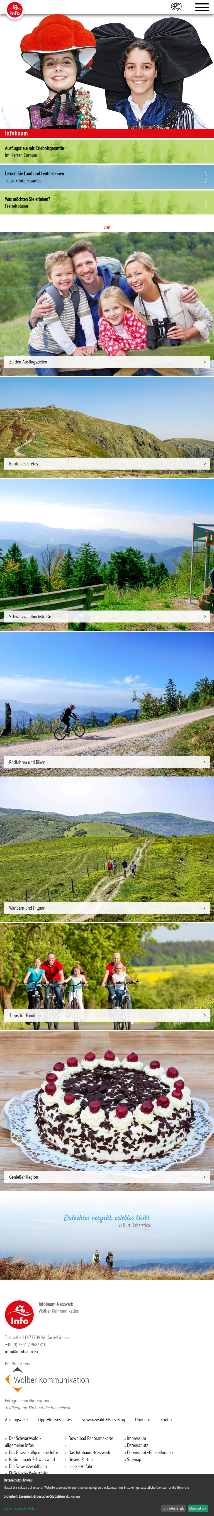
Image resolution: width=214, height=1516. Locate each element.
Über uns (142, 1419)
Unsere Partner (81, 1459)
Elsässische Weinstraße (28, 1473)
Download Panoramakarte (91, 1438)
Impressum (136, 1438)
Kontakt (167, 1419)
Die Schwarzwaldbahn (28, 1466)
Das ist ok (197, 1508)
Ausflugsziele (16, 1419)
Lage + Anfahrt (81, 1466)
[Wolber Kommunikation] (47, 1379)
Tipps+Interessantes (55, 1419)
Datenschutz (137, 1445)
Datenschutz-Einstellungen (150, 1452)
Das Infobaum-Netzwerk (89, 1452)
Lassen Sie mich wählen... (21, 1508)
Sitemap (134, 1459)
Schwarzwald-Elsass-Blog (103, 1419)
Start (107, 227)
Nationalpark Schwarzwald (32, 1459)
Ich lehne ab (173, 1508)
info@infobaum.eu (21, 1351)
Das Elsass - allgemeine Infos (34, 1452)
